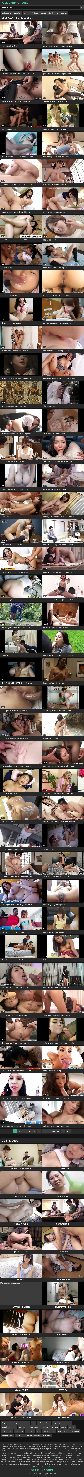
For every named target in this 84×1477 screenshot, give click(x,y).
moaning (75, 1431)
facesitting (17, 13)
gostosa (64, 13)
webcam (66, 1431)
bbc (14, 1427)
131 (58, 1131)
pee (27, 1431)
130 (53, 1131)
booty (48, 1423)
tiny (3, 1423)
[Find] (81, 7)
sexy (38, 1431)
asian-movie (66, 1423)
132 (63, 1131)
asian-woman (24, 1423)
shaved (63, 1427)
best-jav (72, 1427)
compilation (6, 1427)
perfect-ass (34, 13)
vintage (5, 1435)
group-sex (45, 1427)
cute (33, 1423)
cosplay (43, 13)
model (18, 1435)
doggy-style (27, 1435)
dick (25, 13)
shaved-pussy (7, 1431)
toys (11, 1435)
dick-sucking (12, 1423)
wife (32, 1431)
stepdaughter (53, 13)
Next (68, 1131)
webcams (55, 1427)
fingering (56, 1423)
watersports (6, 13)
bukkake (41, 1423)
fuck (59, 1431)
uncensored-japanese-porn (29, 1427)
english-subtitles (49, 1431)
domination (19, 1431)
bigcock (37, 1435)
